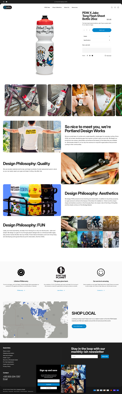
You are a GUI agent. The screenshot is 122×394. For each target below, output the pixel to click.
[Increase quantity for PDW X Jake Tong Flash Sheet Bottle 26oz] (89, 30)
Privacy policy (11, 391)
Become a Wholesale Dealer (10, 360)
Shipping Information (8, 353)
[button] (120, 100)
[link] (11, 376)
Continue (48, 384)
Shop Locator (6, 351)
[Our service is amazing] (101, 272)
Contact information (23, 391)
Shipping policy (30, 391)
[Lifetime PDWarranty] (21, 272)
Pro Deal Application (8, 362)
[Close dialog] (84, 366)
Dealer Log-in (6, 357)
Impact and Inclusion (8, 364)
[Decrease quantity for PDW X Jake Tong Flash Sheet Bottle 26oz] (83, 30)
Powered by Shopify (21, 389)
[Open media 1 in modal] (44, 45)
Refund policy (5, 391)
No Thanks (48, 388)
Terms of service (17, 391)
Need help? (109, 55)
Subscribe (105, 356)
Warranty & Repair (8, 355)
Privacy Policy (6, 366)
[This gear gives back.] (61, 272)
